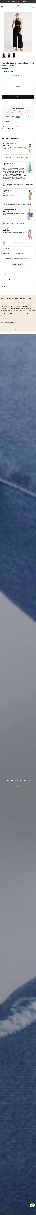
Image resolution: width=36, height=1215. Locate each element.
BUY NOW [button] (18, 786)
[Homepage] (18, 7)
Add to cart (18, 97)
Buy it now (18, 102)
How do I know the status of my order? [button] (10, 329)
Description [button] (5, 274)
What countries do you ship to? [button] (8, 322)
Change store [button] (27, 127)
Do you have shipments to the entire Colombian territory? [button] (14, 302)
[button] (2, 7)
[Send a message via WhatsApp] (32, 1205)
